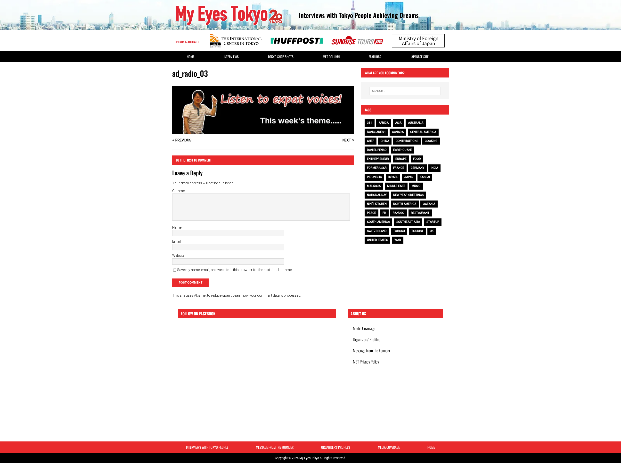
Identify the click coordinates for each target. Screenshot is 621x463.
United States (377, 240)
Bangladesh (376, 132)
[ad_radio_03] (263, 131)
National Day (377, 195)
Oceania (429, 204)
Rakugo (398, 213)
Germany (417, 168)
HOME (190, 56)
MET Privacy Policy (366, 362)
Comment (180, 191)
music (416, 186)
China (385, 141)
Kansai (425, 177)
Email (176, 241)
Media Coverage (364, 328)
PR (384, 213)
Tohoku (399, 231)
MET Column (331, 56)
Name (176, 227)
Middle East (396, 186)
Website (178, 255)
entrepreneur (378, 159)
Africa (384, 122)
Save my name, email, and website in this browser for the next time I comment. (236, 270)
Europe (401, 159)
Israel (393, 177)
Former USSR (377, 168)
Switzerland (377, 231)
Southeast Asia (408, 222)
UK (431, 231)
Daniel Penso (377, 150)
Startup (432, 222)
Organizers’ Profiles (366, 339)
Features (375, 56)
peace (371, 213)
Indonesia (374, 177)
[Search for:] (405, 91)
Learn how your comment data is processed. (267, 295)
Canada (398, 132)
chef (370, 141)
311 (369, 122)
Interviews (231, 56)
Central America (423, 132)
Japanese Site (419, 56)
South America (378, 222)
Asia (398, 122)
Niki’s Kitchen (377, 204)
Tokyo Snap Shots (281, 56)
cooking (431, 141)
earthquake (402, 150)
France (398, 168)
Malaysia (374, 186)
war (397, 240)
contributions (407, 141)
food (417, 159)
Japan (408, 177)
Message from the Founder (371, 350)
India (434, 168)
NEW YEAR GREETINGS (408, 195)
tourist (417, 231)
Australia (415, 122)
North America (404, 204)
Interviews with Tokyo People (207, 447)
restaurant (420, 213)
